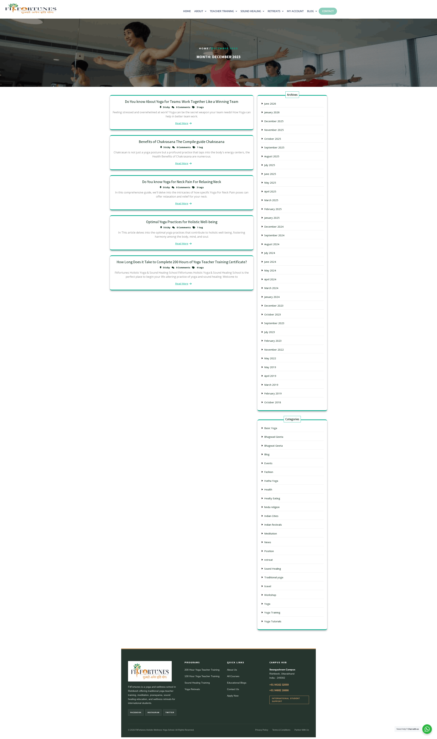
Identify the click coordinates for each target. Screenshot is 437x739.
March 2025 (271, 200)
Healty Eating (272, 498)
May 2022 (270, 358)
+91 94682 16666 (279, 690)
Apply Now (232, 695)
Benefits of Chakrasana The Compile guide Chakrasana (181, 141)
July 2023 (269, 332)
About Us (232, 669)
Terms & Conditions (281, 730)
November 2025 (274, 130)
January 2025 (272, 217)
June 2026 (270, 103)
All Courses (233, 676)
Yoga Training (272, 612)
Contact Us (233, 689)
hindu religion (272, 507)
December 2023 (274, 305)
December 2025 (274, 121)
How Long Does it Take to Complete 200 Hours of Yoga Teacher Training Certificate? (182, 261)
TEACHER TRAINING (222, 11)
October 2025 (272, 138)
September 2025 (274, 147)
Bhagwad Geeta (273, 436)
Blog (267, 454)
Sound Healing (272, 568)
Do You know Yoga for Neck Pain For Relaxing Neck (181, 181)
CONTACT (328, 11)
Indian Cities (271, 516)
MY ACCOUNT (295, 11)
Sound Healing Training (197, 682)
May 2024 (270, 270)
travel (267, 586)
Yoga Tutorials (272, 621)
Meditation (270, 533)
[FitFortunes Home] (150, 671)
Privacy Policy (261, 730)
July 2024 (269, 253)
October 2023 (272, 314)
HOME (187, 11)
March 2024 (271, 288)
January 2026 (272, 112)
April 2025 (270, 191)
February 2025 (273, 209)
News (267, 542)
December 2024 (274, 226)
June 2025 (270, 174)
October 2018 (272, 402)
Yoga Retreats (192, 689)
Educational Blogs (236, 682)
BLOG (310, 11)
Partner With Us (301, 730)
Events (268, 463)
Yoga (267, 603)
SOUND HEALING (251, 11)
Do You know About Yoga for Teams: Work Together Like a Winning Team (181, 101)
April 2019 (270, 376)
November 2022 (274, 349)
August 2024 (271, 244)
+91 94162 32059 (279, 684)
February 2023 (273, 340)
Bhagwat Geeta (273, 445)
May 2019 (270, 367)
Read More (181, 123)
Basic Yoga (270, 428)
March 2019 (271, 384)
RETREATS (274, 11)
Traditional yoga (273, 577)
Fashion (268, 472)
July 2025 (269, 165)
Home (204, 48)
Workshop (270, 595)
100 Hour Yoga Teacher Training (202, 676)
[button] (200, 11)
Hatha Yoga (271, 480)
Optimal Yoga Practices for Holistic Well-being (181, 221)
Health (268, 489)
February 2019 (273, 393)
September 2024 (274, 235)
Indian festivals (273, 524)
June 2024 (270, 261)
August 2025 (271, 156)
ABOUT (198, 11)
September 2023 (274, 323)
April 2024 (270, 279)
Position (269, 551)
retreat (268, 559)
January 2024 (272, 297)
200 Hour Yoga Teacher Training (202, 669)
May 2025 (270, 182)
